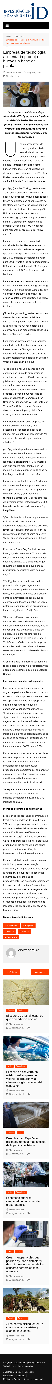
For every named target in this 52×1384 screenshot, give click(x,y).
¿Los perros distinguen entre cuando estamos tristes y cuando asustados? (24, 1327)
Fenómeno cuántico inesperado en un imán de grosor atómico (23, 1201)
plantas (25, 931)
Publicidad (8, 1375)
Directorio (29, 1372)
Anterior (13, 972)
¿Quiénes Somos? (12, 1372)
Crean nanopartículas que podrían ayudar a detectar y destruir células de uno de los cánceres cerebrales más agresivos (25, 1264)
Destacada (22, 1010)
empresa (29, 925)
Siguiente (38, 972)
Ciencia (9, 76)
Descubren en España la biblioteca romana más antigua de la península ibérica (25, 1142)
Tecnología (20, 1066)
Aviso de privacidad (33, 1379)
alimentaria (12, 925)
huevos (10, 931)
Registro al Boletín (11, 1379)
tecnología (12, 937)
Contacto (20, 1375)
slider (16, 76)
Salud (10, 1252)
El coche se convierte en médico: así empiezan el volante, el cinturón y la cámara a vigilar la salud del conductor (24, 1078)
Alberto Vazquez (13, 72)
